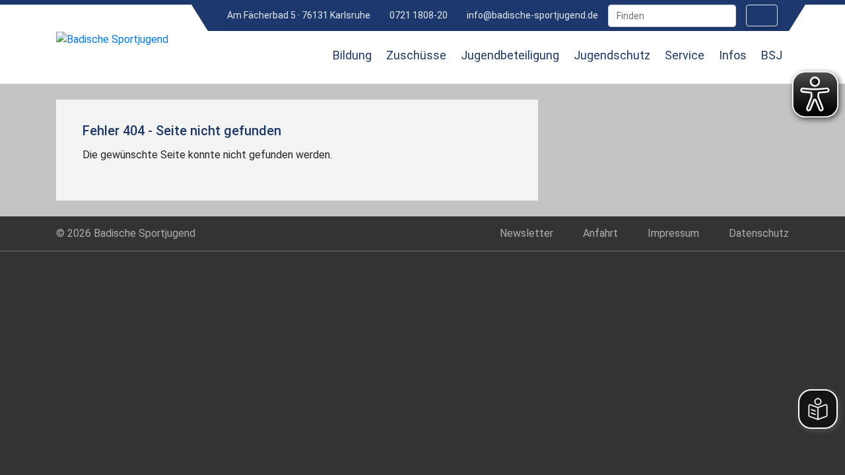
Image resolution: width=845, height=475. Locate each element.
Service (684, 55)
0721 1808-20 (418, 15)
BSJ (771, 55)
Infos (733, 55)
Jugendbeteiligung (510, 55)
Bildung (352, 55)
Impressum (673, 233)
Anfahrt (600, 233)
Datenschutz (759, 233)
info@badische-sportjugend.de (531, 15)
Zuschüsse (416, 55)
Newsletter (526, 233)
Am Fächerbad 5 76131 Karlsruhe (297, 15)
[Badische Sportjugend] (112, 39)
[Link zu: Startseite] (301, 64)
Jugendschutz (612, 55)
